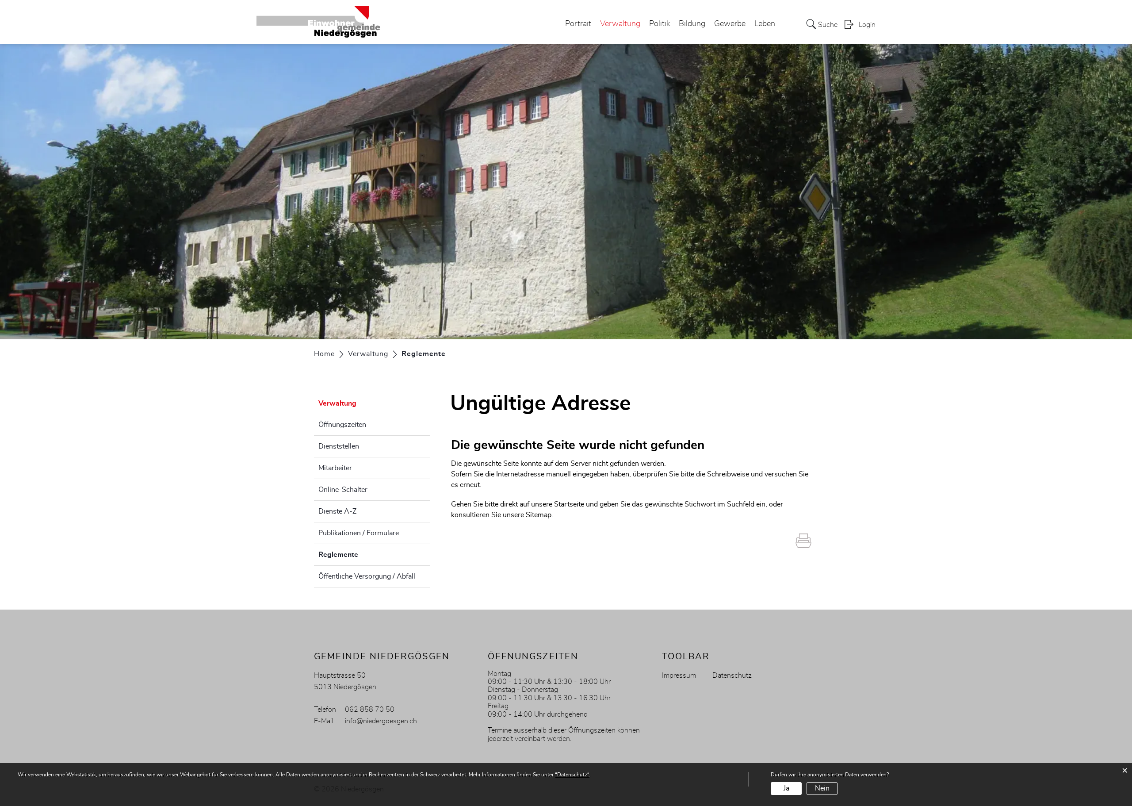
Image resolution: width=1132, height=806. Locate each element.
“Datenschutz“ (572, 774)
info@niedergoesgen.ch (381, 721)
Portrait (578, 24)
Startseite (569, 504)
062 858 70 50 (369, 709)
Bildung (692, 24)
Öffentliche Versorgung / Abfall (366, 576)
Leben (764, 24)
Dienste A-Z (337, 511)
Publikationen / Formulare (358, 533)
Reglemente (360, 554)
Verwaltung (620, 24)
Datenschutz (732, 675)
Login (867, 24)
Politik (659, 24)
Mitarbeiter (335, 468)
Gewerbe (730, 24)
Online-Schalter (342, 489)
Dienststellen (338, 446)
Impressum (679, 675)
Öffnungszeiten (342, 424)
